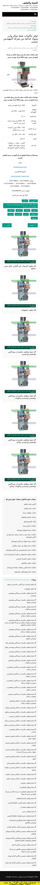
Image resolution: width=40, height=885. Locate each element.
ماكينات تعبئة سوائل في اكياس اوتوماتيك (23, 541)
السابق (32, 225)
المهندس (33, 201)
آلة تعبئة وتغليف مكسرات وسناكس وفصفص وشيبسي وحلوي (22, 637)
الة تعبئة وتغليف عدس (29, 811)
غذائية (10, 210)
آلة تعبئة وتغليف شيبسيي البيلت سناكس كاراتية (21, 827)
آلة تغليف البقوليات (28, 310)
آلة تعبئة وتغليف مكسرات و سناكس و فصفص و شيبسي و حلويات (21, 675)
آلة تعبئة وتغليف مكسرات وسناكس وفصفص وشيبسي (22, 594)
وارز (10, 214)
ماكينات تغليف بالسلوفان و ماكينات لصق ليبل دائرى (20, 554)
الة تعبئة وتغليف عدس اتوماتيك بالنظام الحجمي (21, 816)
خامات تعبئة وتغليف (30, 508)
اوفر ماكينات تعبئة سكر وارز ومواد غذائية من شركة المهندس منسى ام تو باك (21, 205)
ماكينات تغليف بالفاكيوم (28, 563)
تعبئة (34, 210)
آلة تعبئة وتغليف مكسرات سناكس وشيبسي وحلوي (20, 712)
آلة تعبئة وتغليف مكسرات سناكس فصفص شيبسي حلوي (20, 758)
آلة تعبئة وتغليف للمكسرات (27, 787)
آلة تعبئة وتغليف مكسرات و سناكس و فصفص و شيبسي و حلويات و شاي (21, 682)
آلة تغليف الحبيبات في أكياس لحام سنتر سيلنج (21, 584)
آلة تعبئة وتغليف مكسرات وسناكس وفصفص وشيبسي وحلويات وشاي (22, 615)
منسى (17, 214)
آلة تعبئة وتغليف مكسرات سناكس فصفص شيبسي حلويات (20, 744)
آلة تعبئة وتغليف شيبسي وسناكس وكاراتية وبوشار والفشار (21, 833)
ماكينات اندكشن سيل (29, 526)
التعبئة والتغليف (30, 2)
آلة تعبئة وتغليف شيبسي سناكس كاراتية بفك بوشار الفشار (20, 864)
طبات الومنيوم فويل (30, 521)
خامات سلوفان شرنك (29, 513)
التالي (8, 225)
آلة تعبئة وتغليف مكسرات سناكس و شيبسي (22, 716)
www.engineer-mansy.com (20, 176)
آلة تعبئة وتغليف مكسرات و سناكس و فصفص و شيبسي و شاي (21, 668)
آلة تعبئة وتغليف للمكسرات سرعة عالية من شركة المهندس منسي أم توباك (20, 793)
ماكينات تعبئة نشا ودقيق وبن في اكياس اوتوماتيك (21, 550)
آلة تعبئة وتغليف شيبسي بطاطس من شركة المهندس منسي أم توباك (22, 850)
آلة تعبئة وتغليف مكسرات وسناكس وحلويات (22, 656)
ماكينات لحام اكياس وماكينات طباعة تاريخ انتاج (21, 567)
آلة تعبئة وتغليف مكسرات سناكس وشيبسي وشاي (20, 707)
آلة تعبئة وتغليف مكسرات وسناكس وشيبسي (22, 651)
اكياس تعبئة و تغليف (30, 504)
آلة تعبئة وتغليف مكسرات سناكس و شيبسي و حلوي (20, 725)
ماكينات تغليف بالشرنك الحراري (26, 559)
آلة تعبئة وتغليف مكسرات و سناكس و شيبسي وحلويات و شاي (22, 695)
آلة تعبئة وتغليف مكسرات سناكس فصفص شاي (21, 763)
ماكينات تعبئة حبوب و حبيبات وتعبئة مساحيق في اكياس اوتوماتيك (22, 49)
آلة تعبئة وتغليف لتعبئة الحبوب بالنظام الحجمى (22, 803)
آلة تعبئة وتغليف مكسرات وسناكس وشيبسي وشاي (20, 647)
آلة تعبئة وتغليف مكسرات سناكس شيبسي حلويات (20, 774)
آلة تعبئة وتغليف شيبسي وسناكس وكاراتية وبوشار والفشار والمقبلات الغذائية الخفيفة (21, 839)
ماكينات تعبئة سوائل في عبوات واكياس (24, 546)
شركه (18, 210)
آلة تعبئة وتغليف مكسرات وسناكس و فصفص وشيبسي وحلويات (22, 662)
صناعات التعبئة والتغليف (28, 517)
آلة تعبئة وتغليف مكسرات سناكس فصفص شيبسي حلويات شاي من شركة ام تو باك (20, 751)
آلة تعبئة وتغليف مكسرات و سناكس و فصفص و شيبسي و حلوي (21, 688)
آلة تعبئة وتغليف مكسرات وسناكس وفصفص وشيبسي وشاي (22, 601)
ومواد (33, 218)
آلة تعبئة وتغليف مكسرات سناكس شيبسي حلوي (21, 778)
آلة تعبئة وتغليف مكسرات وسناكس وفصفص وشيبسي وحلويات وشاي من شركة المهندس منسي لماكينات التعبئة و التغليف (20, 622)
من (25, 214)
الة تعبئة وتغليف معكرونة (28, 783)
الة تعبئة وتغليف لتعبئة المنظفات (26, 798)
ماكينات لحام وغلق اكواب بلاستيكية (25, 572)
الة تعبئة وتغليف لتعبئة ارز (28, 807)
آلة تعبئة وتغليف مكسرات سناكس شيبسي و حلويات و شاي (20, 769)
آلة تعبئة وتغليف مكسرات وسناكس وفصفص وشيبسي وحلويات (22, 608)
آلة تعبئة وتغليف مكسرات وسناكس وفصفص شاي (20, 643)
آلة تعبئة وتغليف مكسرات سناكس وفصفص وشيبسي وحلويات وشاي (22, 702)
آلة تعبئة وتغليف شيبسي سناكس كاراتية (24, 845)
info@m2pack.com (20, 167)
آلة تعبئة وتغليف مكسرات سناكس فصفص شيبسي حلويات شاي (20, 737)
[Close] (39, 882)
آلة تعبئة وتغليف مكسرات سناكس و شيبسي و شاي (20, 720)
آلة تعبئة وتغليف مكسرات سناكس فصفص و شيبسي (22, 731)
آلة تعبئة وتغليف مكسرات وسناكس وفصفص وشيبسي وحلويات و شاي (22, 631)
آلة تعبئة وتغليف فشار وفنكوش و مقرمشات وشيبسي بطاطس (22, 821)
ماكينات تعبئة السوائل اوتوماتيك (26, 530)
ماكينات (33, 214)
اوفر (24, 201)
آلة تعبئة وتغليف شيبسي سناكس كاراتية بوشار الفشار (22, 857)
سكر (26, 210)
